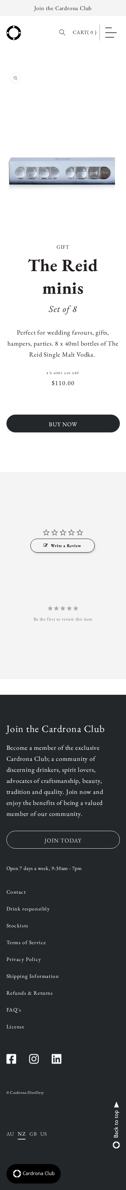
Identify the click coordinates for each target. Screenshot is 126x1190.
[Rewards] (33, 1174)
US (43, 1133)
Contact (16, 892)
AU (10, 1133)
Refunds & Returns (29, 993)
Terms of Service (26, 943)
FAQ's (13, 1010)
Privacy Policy (23, 960)
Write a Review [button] (66, 545)
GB (33, 1133)
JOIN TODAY (63, 840)
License (15, 1027)
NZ (22, 1133)
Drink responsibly (28, 909)
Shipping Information (32, 976)
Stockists (17, 926)
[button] (111, 32)
